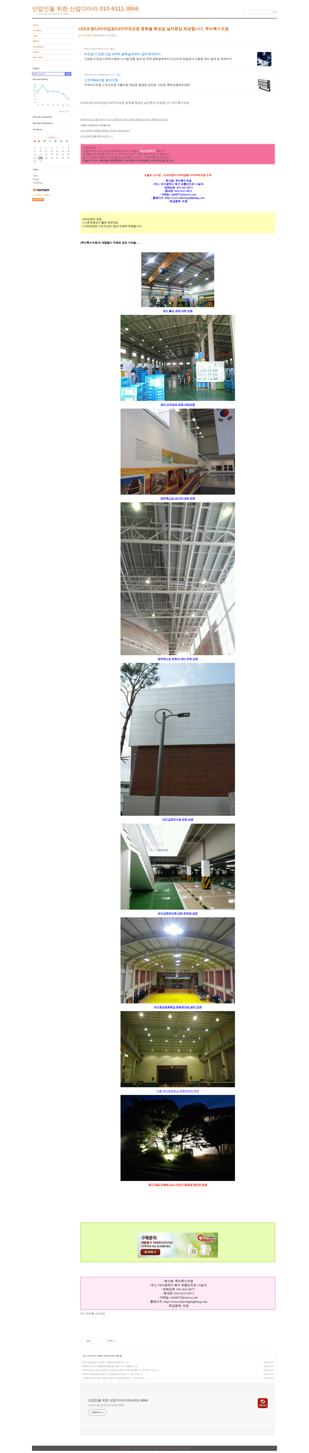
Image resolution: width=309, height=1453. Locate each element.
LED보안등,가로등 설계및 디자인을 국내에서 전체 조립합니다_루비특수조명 (118, 1370)
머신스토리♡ (125, 1448)
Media (36, 41)
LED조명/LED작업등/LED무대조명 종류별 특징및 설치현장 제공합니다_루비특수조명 (154, 29)
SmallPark (176, 1448)
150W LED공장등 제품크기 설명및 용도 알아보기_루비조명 (110, 1374)
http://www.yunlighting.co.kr (99, 74)
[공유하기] (94, 1341)
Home (36, 25)
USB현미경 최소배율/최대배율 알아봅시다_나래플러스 (108, 1366)
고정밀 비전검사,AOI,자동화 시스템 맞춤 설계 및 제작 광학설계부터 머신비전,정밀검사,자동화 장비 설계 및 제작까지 (158, 58)
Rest (188, 1448)
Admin (36, 52)
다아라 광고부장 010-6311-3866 (106, 1405)
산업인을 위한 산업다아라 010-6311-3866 (85, 8)
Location (37, 30)
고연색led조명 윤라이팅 (101, 80)
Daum (156, 1448)
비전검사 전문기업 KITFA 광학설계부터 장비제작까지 (122, 54)
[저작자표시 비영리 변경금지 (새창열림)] (122, 1341)
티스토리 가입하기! (42, 195)
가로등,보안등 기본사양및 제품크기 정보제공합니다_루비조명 (111, 1378)
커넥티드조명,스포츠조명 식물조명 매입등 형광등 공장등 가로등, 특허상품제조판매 (137, 84)
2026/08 (51, 138)
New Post (37, 57)
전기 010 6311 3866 (88, 35)
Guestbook (38, 47)
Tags (35, 36)
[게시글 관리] (98, 1341)
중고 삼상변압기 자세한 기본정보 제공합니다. (104, 1362)
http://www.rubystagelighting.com (185, 1301)
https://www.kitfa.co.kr (96, 48)
